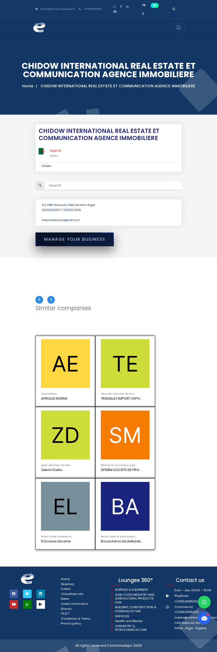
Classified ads (72, 594)
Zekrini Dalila (51, 470)
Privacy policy (71, 623)
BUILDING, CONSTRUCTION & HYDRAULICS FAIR (135, 609)
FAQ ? (65, 614)
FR (144, 5)
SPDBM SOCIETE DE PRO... (121, 470)
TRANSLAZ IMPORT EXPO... (122, 398)
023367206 (72, 210)
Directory (67, 584)
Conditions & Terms (76, 619)
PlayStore (181, 596)
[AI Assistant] (204, 618)
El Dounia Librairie (56, 541)
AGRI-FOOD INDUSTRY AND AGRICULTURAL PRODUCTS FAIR (135, 598)
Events (66, 589)
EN (154, 5)
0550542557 (51, 210)
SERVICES (122, 616)
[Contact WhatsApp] (204, 602)
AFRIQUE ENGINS (54, 398)
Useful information (74, 604)
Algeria (55, 150)
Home (27, 86)
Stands (66, 609)
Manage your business (74, 239)
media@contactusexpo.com (195, 617)
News (65, 599)
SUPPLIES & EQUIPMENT (131, 590)
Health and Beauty (129, 621)
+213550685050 (92, 9)
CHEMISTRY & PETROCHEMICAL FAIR (131, 628)
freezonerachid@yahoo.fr (61, 220)
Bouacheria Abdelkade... (122, 541)
